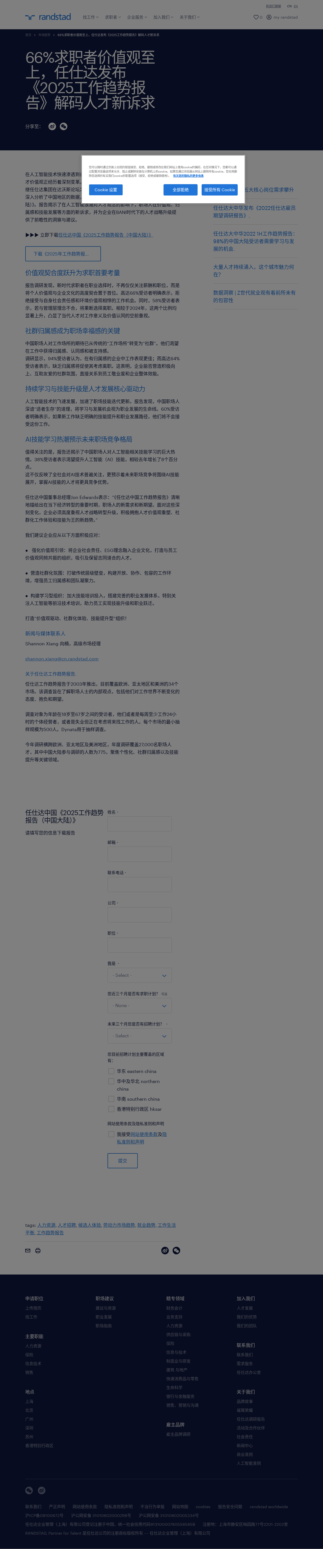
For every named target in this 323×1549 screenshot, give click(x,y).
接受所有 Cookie (219, 189)
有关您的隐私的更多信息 (188, 175)
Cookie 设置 (106, 189)
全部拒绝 (181, 189)
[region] (163, 179)
